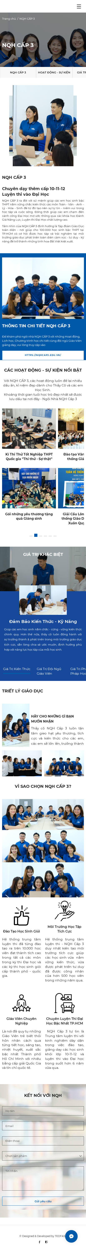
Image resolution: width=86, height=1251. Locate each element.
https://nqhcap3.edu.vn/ (43, 355)
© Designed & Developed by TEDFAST (43, 1236)
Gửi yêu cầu (43, 1201)
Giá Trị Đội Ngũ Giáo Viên (49, 671)
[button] (38, 162)
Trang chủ (9, 18)
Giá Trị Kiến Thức (16, 669)
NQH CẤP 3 (27, 18)
